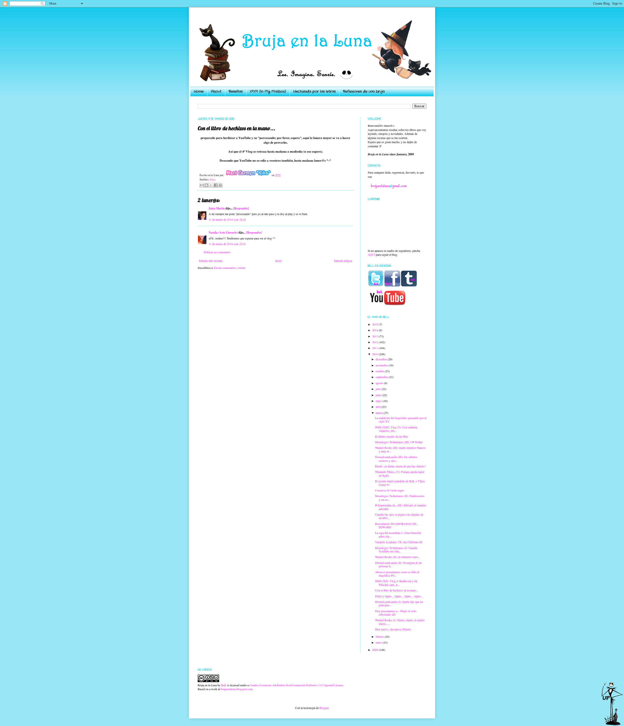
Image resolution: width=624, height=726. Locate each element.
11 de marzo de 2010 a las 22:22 (227, 219)
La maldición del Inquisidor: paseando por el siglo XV (400, 419)
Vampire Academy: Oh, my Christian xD (398, 542)
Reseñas (236, 91)
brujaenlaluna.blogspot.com (236, 689)
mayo (379, 401)
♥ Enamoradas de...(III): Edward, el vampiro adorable (400, 506)
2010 (375, 354)
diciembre (382, 359)
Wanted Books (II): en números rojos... (397, 557)
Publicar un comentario (217, 252)
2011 (375, 348)
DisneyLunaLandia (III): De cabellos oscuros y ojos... (396, 458)
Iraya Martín (217, 208)
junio (379, 395)
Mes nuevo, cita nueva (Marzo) (393, 629)
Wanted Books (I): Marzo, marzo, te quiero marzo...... (400, 621)
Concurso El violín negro (389, 490)
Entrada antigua (343, 261)
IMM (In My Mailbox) (268, 91)
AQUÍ (371, 254)
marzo (379, 413)
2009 (375, 650)
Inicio (278, 261)
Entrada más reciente (211, 261)
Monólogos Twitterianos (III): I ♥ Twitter (399, 442)
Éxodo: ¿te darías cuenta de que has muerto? (400, 466)
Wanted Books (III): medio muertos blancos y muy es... (400, 449)
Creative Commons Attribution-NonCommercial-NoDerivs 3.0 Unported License (296, 685)
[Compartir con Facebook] (215, 185)
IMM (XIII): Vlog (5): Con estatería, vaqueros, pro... (396, 428)
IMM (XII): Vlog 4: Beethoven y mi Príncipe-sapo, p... (396, 582)
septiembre (382, 377)
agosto (380, 383)
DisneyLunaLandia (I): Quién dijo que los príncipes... (399, 603)
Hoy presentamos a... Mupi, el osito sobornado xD (395, 612)
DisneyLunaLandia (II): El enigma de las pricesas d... (398, 564)
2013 (375, 336)
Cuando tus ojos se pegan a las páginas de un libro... (399, 516)
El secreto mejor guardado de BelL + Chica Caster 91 (400, 482)
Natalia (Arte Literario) (223, 232)
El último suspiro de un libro (391, 436)
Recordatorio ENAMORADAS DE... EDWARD (397, 525)
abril (378, 407)
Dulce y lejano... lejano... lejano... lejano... (399, 596)
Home (199, 91)
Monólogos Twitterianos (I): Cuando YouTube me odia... (396, 549)
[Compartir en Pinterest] (220, 185)
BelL (224, 685)
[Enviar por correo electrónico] (201, 185)
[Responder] (241, 208)
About (216, 91)
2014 (375, 330)
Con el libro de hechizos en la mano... (396, 590)
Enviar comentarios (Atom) (229, 268)
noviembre (382, 365)
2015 (375, 324)
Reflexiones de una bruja (364, 91)
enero (379, 642)
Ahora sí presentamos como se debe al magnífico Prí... (397, 573)
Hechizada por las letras (314, 91)
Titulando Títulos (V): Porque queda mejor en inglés (399, 473)
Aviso (212, 179)
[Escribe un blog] (206, 185)
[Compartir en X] (211, 185)
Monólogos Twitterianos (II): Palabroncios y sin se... (399, 497)
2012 (375, 342)
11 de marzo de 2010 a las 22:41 (227, 244)
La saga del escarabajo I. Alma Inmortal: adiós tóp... (398, 534)
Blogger (323, 708)
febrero (380, 636)
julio (378, 389)
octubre (380, 371)
